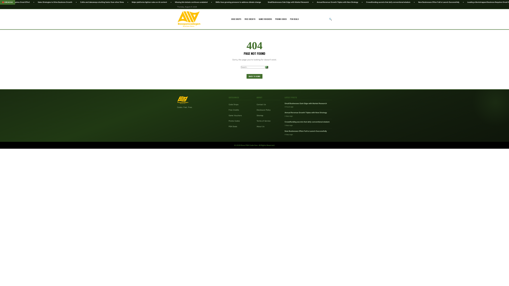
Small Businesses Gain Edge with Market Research (266, 2)
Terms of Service (264, 121)
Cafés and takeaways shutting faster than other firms (80, 2)
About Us (260, 126)
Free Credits (250, 19)
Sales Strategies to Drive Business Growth (33, 2)
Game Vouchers (265, 19)
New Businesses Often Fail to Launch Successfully (416, 2)
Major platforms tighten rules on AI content (127, 2)
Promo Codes (281, 19)
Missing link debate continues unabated (169, 2)
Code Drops (236, 19)
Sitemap (260, 115)
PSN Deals (294, 19)
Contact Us (261, 104)
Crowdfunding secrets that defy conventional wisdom (366, 2)
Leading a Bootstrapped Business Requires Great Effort (468, 2)
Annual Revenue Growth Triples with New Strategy (315, 2)
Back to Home (254, 76)
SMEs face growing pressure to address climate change (216, 2)
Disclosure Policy (264, 110)
